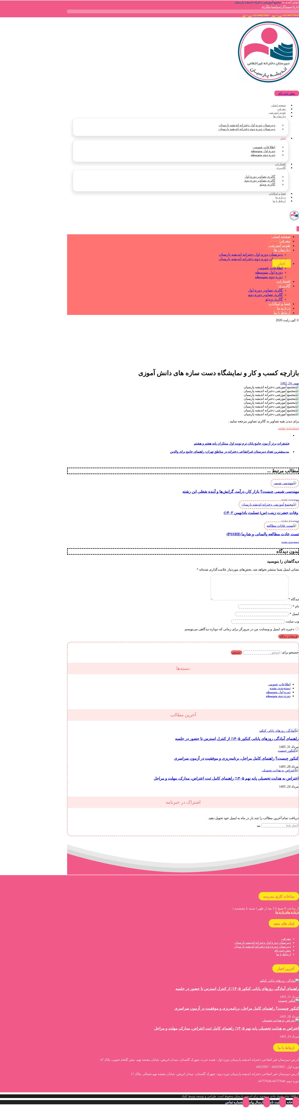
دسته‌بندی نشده (288, 428)
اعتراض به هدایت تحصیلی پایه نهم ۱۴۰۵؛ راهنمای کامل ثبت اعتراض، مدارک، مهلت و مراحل (226, 778)
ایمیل (294, 614)
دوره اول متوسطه (278, 692)
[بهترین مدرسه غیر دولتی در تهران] (268, 81)
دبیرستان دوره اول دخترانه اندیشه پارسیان (262, 942)
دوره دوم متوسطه (278, 696)
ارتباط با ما (283, 954)
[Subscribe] (258, 826)
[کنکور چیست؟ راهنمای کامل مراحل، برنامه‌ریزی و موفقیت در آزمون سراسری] (288, 750)
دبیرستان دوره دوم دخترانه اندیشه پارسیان (262, 946)
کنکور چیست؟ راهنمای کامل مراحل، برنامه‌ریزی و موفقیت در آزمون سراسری (236, 758)
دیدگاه (293, 599)
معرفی (286, 938)
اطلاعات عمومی (279, 684)
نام (296, 606)
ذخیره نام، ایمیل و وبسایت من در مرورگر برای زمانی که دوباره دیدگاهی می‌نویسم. (239, 629)
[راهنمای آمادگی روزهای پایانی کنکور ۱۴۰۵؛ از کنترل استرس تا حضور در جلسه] (279, 730)
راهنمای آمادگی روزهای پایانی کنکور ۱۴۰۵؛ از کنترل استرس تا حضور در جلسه (237, 738)
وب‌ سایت (292, 621)
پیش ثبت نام (282, 950)
